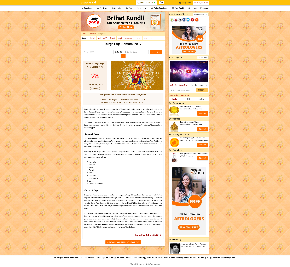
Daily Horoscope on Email (200, 85)
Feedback (167, 258)
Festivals (102, 8)
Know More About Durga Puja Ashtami (123, 242)
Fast (129, 8)
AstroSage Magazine (179, 95)
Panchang (87, 8)
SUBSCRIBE (203, 57)
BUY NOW (202, 113)
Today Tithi (185, 3)
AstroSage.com (155, 264)
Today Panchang (159, 8)
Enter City (119, 52)
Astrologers (59, 258)
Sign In (197, 3)
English (175, 99)
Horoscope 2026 (131, 258)
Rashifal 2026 (157, 258)
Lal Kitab (120, 258)
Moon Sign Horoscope (97, 258)
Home (84, 34)
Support (233, 258)
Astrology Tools (144, 258)
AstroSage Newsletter (178, 85)
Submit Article (176, 258)
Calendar (117, 8)
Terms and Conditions (220, 258)
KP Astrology (111, 258)
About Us (196, 258)
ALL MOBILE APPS (200, 14)
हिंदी (188, 99)
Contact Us (187, 258)
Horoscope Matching (198, 8)
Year (86, 52)
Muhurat (142, 8)
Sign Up (204, 3)
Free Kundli (178, 8)
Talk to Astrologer (145, 2)
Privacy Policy (206, 258)
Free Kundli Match (71, 258)
